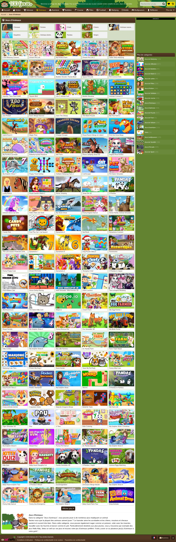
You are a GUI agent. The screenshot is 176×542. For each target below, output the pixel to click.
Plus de (169, 10)
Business (165, 538)
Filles (91, 10)
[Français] (154, 538)
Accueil (7, 10)
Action (18, 10)
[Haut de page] (173, 538)
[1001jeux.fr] (16, 4)
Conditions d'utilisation (25, 540)
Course (80, 10)
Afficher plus (67, 508)
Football (102, 10)
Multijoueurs (139, 10)
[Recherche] (164, 4)
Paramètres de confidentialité (75, 540)
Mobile (126, 10)
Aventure (55, 10)
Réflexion (154, 10)
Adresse (29, 10)
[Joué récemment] (173, 4)
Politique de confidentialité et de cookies (49, 540)
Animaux (42, 10)
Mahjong (115, 10)
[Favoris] (169, 4)
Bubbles (68, 10)
